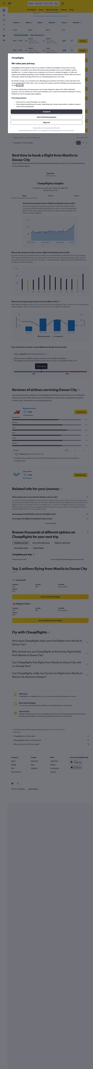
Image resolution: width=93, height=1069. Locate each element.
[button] (46, 111)
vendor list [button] (19, 85)
